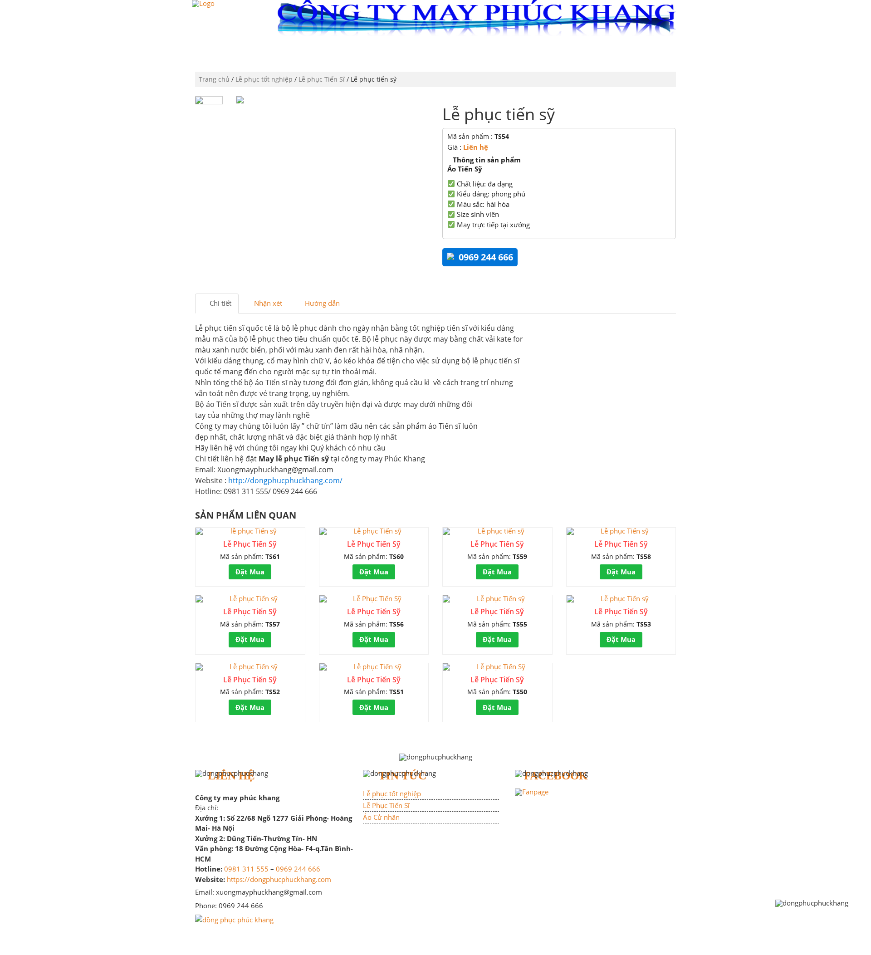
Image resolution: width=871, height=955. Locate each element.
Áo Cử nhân (381, 817)
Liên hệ (475, 147)
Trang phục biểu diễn (629, 52)
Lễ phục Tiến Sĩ (321, 79)
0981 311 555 (246, 868)
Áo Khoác (558, 52)
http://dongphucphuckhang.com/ (284, 480)
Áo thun (510, 52)
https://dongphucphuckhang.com (279, 879)
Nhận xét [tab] (267, 303)
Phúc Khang (317, 52)
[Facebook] (531, 791)
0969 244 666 (298, 868)
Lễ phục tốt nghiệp (445, 52)
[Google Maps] (234, 918)
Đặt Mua (249, 571)
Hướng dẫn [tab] (321, 303)
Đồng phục (374, 52)
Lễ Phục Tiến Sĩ (386, 805)
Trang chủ (260, 52)
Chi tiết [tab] (219, 303)
